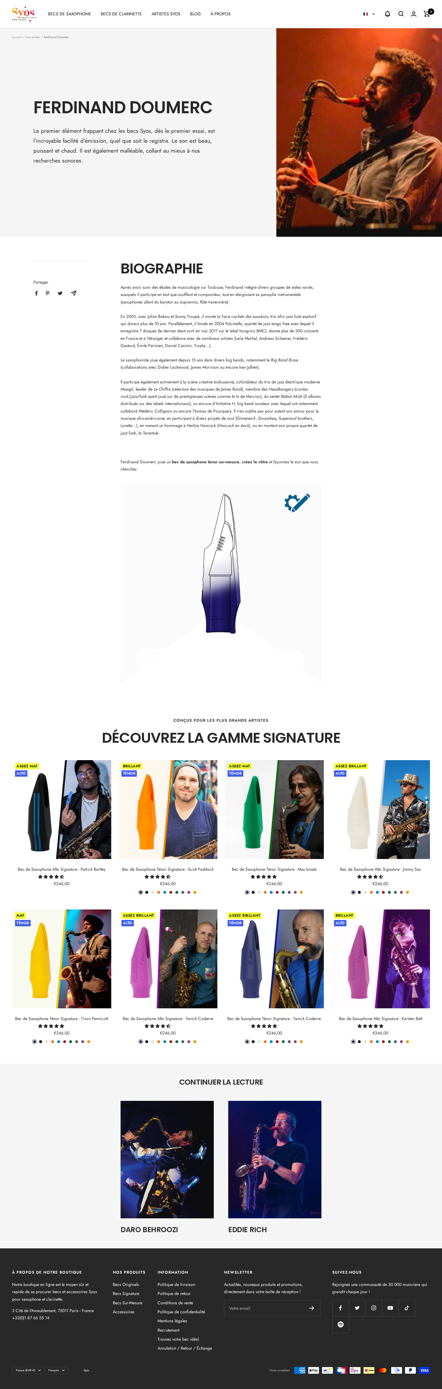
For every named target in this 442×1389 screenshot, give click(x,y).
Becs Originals (126, 1284)
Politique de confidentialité (181, 1312)
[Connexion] (413, 14)
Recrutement (168, 1330)
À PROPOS (220, 14)
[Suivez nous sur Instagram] (373, 1308)
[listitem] (36, 293)
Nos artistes (33, 37)
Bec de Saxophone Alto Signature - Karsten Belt (380, 1019)
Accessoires (123, 1312)
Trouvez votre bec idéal (178, 1339)
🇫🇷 (366, 14)
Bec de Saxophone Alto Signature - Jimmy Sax (380, 869)
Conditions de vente (175, 1303)
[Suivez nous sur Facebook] (340, 1308)
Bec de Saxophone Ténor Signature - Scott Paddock (167, 869)
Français (53, 1370)
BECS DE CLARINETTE (121, 14)
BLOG (195, 14)
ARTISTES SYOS (166, 14)
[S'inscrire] (311, 1308)
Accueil (17, 37)
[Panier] (427, 14)
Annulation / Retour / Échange (185, 1348)
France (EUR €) (25, 1370)
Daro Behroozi (149, 1230)
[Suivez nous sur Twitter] (357, 1308)
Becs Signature (126, 1293)
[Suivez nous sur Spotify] (340, 1324)
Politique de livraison (176, 1284)
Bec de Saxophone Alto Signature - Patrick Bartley (62, 869)
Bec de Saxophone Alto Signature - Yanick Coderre (168, 1019)
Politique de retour (174, 1293)
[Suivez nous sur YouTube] (390, 1308)
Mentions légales (172, 1321)
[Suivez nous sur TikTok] (406, 1308)
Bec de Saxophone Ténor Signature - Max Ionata (274, 869)
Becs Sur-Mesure (127, 1303)
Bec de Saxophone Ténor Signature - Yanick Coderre (274, 1019)
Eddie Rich (247, 1230)
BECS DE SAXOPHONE (69, 14)
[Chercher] (401, 14)
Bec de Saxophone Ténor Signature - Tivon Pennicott (61, 1019)
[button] (51, 877)
